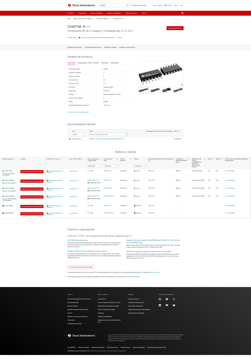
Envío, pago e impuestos (135, 306)
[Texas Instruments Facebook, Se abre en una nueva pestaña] (167, 300)
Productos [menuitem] (70, 13)
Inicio (69, 18)
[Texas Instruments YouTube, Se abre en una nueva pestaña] (174, 306)
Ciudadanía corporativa (74, 323)
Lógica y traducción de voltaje (82, 18)
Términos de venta (112, 347)
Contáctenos (102, 299)
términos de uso (154, 272)
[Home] (81, 5)
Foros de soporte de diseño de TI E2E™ (109, 302)
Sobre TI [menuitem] (144, 13)
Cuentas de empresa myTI (136, 302)
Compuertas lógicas (102, 18)
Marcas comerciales (139, 347)
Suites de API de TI (133, 299)
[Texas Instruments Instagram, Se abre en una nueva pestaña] (160, 300)
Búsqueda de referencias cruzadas (108, 306)
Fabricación (71, 320)
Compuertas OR (118, 18)
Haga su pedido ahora (175, 28)
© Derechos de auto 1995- (76, 351)
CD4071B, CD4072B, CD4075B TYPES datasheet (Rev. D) (98, 37)
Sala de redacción (72, 306)
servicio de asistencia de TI (132, 276)
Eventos (69, 313)
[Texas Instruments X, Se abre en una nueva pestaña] (174, 300)
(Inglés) (119, 37)
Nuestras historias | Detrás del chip (77, 309)
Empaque (101, 313)
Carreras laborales (73, 302)
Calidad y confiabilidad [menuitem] (114, 13)
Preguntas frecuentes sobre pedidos (139, 309)
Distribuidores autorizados (136, 313)
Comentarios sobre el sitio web (156, 347)
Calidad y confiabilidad (105, 316)
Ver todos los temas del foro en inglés (81, 267)
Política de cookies (83, 347)
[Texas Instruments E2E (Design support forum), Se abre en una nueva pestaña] (167, 306)
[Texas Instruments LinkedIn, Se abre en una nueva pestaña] (160, 306)
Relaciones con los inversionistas (77, 316)
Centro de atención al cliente (106, 309)
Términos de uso (125, 347)
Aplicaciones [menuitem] (82, 13)
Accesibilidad (71, 347)
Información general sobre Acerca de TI (79, 299)
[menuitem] (182, 13)
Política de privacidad (97, 347)
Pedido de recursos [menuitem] (131, 13)
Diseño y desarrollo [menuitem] (96, 13)
